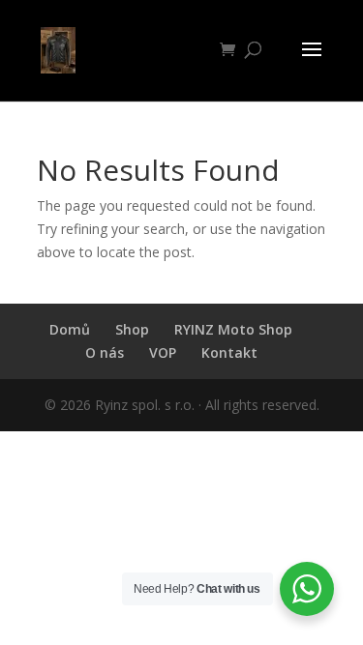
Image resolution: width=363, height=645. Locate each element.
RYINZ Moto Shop (233, 329)
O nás (104, 352)
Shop (132, 329)
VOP (162, 352)
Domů (69, 329)
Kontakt (229, 352)
